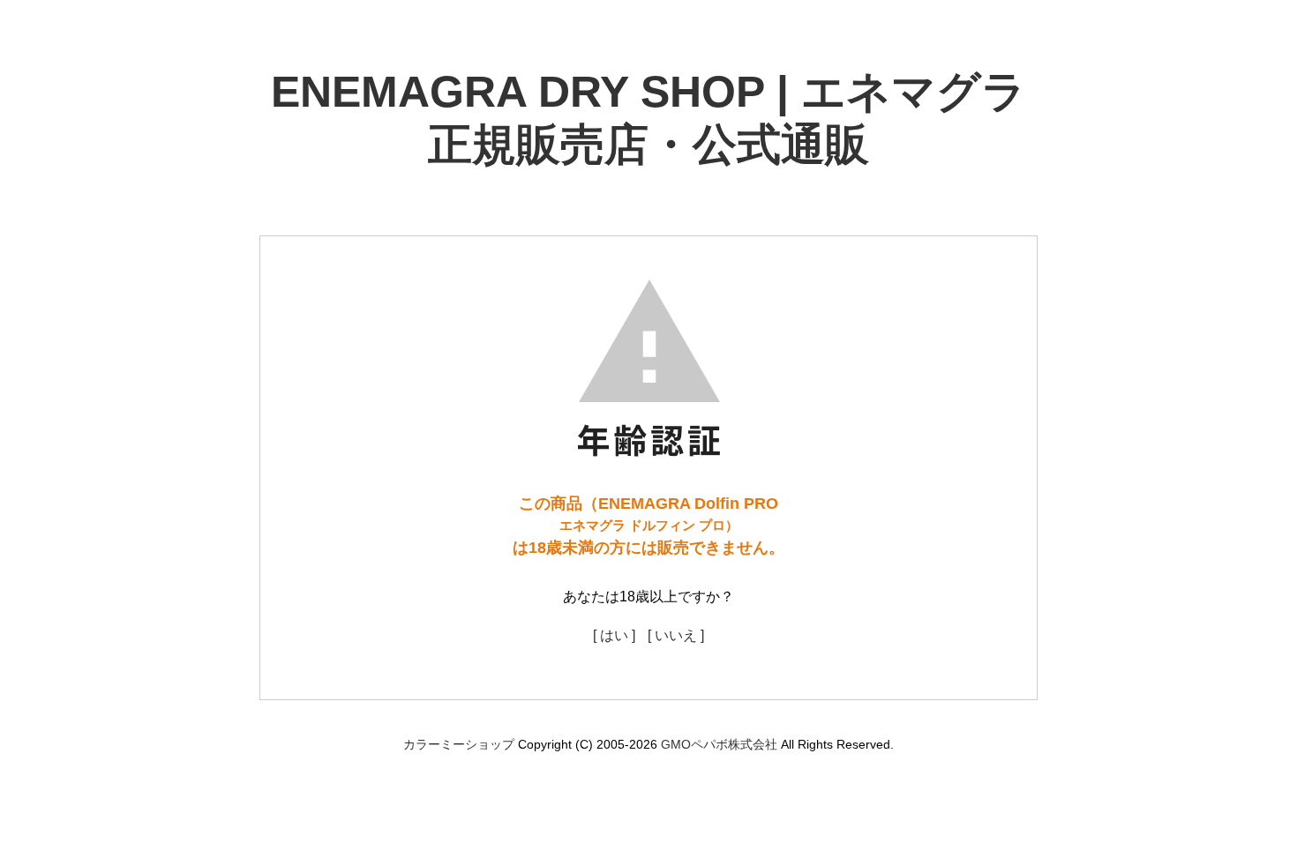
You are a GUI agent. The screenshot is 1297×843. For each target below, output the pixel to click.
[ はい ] (614, 635)
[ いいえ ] (676, 635)
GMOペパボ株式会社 (719, 744)
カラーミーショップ (458, 744)
